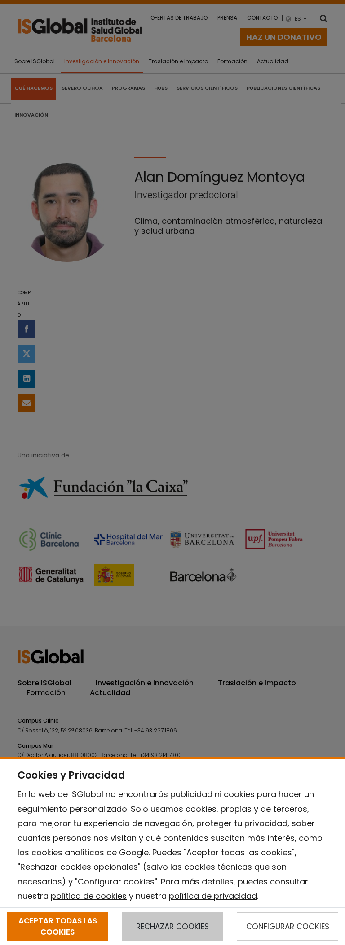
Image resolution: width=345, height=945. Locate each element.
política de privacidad (213, 895)
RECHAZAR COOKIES (172, 926)
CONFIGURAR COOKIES (287, 926)
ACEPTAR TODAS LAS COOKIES (57, 926)
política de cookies (89, 895)
